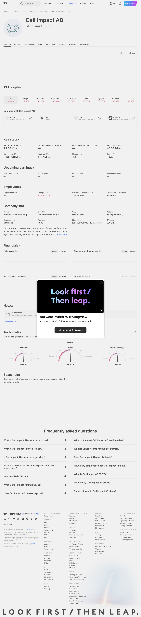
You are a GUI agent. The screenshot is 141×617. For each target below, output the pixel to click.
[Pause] (101, 310)
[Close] (101, 282)
